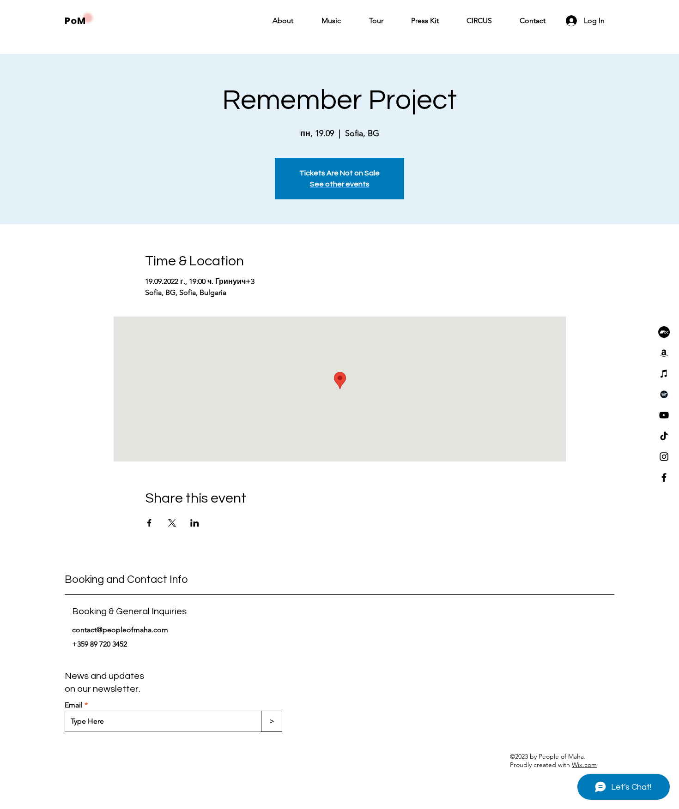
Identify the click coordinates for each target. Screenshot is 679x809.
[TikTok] (664, 436)
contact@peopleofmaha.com (120, 629)
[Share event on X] (172, 523)
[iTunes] (664, 373)
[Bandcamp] (664, 332)
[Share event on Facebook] (149, 523)
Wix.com (584, 765)
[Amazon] (664, 353)
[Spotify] (664, 394)
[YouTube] (664, 415)
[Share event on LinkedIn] (194, 523)
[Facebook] (664, 477)
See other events (340, 184)
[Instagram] (664, 456)
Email (74, 705)
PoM (75, 20)
